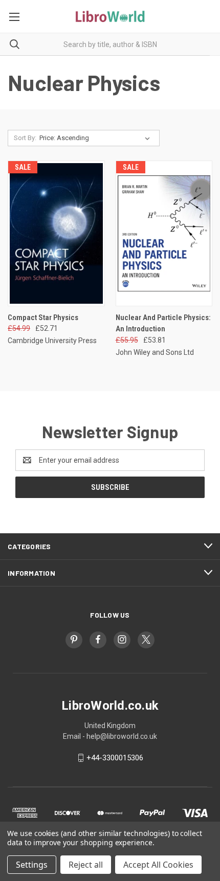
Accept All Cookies (158, 864)
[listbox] (97, 138)
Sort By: (25, 138)
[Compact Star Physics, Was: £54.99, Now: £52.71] (56, 233)
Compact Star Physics (43, 317)
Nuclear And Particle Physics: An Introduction (163, 323)
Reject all (86, 864)
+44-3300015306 (114, 757)
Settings (32, 864)
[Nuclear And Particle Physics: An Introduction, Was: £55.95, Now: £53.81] (164, 233)
